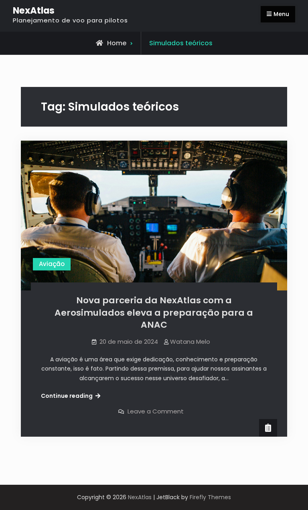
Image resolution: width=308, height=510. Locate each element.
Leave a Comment (156, 411)
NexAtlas (34, 10)
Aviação (52, 264)
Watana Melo (190, 341)
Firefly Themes (210, 497)
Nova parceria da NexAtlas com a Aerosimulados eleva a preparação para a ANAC (154, 312)
